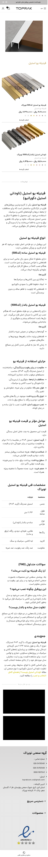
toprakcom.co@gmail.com (33, 779)
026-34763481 (39, 763)
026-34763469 (39, 768)
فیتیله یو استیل (40, 108)
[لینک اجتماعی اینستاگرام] (6, 2)
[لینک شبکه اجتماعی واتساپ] (3, 2)
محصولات (37, 813)
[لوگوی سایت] (24, 8)
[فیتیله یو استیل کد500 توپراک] (24, 88)
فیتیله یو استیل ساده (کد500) (29, 253)
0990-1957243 (39, 772)
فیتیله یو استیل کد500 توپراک (33, 105)
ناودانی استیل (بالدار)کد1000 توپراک (31, 154)
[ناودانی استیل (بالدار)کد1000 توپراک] (24, 137)
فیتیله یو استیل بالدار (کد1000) (28, 305)
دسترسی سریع (35, 801)
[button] (24, 801)
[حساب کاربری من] (3, 8)
